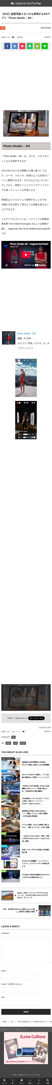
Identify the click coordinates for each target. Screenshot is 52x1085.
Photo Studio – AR (26, 333)
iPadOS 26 (5, 858)
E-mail (3, 984)
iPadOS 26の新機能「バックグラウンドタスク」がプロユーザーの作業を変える (35, 863)
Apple (8, 743)
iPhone (23, 743)
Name (3, 971)
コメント (17, 731)
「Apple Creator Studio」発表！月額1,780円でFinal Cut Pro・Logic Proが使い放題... (35, 838)
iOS (2, 28)
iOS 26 (4, 846)
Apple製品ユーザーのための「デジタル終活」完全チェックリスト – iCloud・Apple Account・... (35, 801)
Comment (5, 933)
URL (3, 997)
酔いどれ (6, 37)
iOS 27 (4, 771)
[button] (30, 1081)
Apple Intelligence (7, 758)
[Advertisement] (26, 79)
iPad (15, 743)
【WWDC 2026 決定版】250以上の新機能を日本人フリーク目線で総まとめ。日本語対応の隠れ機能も (35, 788)
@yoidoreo (20, 718)
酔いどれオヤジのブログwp (26, 3)
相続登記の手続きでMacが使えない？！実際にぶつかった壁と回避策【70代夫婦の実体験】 (35, 813)
